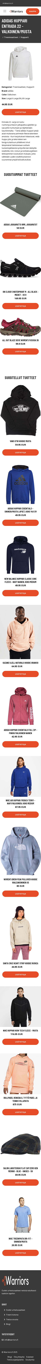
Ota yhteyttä (19, 1357)
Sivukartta (30, 1359)
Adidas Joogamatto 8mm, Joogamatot (20, 224)
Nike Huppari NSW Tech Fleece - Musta (20, 1030)
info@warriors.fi (8, 3)
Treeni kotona (12, 1314)
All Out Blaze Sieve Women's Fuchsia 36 (20, 340)
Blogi (8, 1324)
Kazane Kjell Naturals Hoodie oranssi (20, 662)
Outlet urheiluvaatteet (15, 1310)
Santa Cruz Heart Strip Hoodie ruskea (20, 963)
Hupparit (25, 37)
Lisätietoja (20, 112)
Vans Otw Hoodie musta (20, 441)
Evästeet (29, 1357)
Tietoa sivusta (12, 1319)
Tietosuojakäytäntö (15, 1359)
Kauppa (32, 11)
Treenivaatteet (11, 37)
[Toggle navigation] (5, 11)
